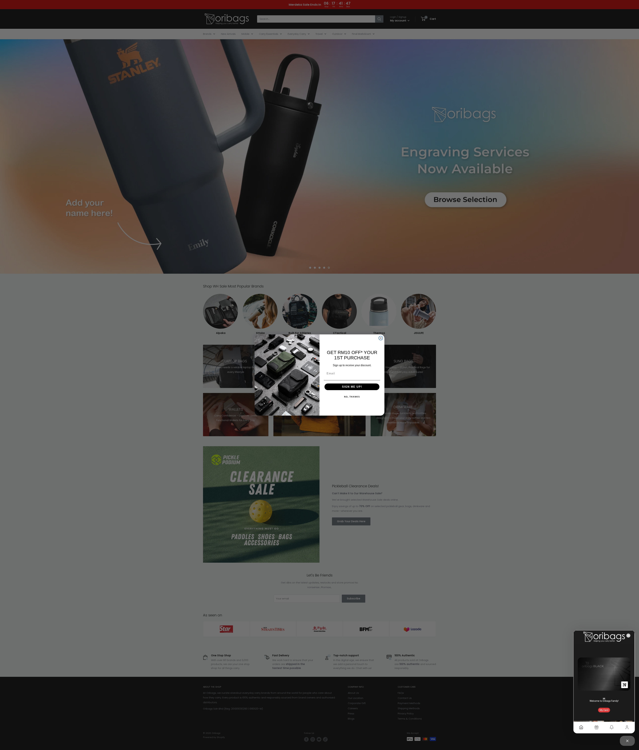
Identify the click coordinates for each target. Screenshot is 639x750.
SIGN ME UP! (352, 386)
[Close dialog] (381, 338)
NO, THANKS (352, 397)
